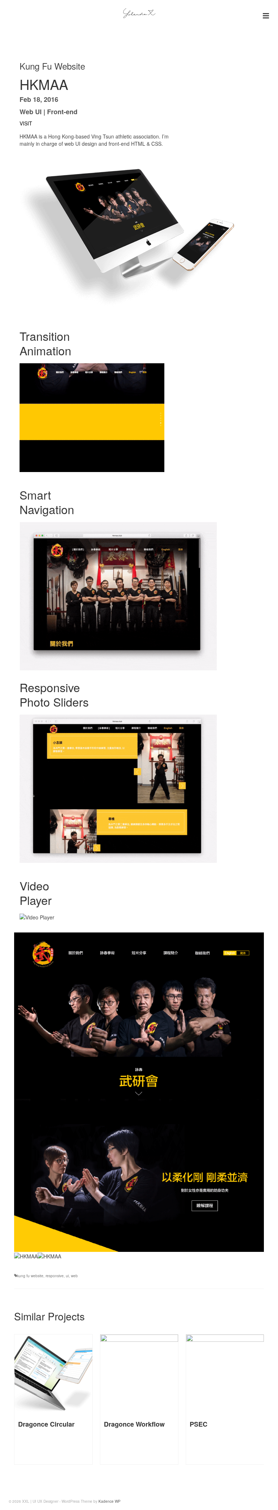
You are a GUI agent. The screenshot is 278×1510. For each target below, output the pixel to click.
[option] (53, 1399)
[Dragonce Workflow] (53, 1373)
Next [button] (256, 1399)
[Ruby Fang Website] (225, 1373)
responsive (55, 1275)
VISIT (26, 123)
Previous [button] (25, 1399)
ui (67, 1275)
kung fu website (30, 1275)
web (74, 1275)
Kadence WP (109, 1501)
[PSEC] (139, 1373)
